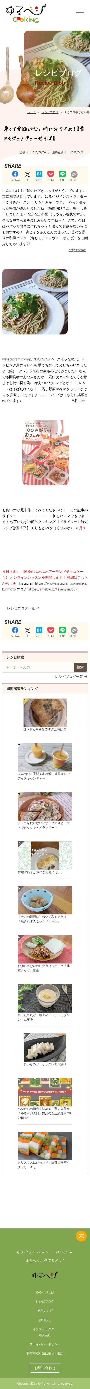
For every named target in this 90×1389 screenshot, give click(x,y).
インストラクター (45, 1329)
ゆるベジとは (45, 1292)
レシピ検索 (15, 657)
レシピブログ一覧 (21, 608)
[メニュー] (80, 10)
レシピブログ (45, 1301)
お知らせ (45, 1320)
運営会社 (45, 1335)
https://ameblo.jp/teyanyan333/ (52, 589)
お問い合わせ (45, 1368)
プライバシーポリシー (45, 1344)
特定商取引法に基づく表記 (45, 1353)
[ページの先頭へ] (81, 1236)
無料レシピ (45, 1310)
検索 (80, 667)
